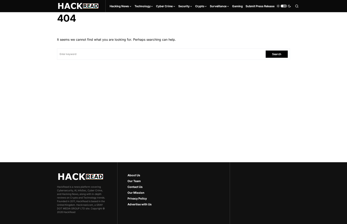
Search (276, 54)
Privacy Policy (137, 198)
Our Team (134, 181)
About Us (134, 175)
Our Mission (136, 192)
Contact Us (135, 187)
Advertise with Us (140, 204)
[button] (284, 6)
